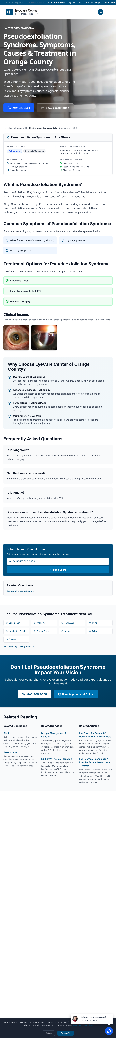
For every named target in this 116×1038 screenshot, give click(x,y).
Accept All (66, 1033)
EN (74, 2)
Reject (49, 1033)
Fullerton (96, 631)
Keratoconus (10, 752)
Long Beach (14, 623)
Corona (67, 631)
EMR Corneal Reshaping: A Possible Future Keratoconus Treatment (94, 762)
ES (80, 2)
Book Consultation (57, 108)
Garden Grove (43, 631)
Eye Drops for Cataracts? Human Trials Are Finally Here (95, 735)
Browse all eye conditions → (20, 591)
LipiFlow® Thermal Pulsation (56, 758)
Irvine (94, 623)
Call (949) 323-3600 (23, 561)
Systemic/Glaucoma (21, 28)
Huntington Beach (17, 631)
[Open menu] (107, 12)
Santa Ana (69, 623)
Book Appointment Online (78, 694)
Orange (12, 639)
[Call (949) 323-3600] (100, 12)
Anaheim (41, 623)
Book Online (59, 569)
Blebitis (7, 733)
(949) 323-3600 (21, 108)
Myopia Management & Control (53, 735)
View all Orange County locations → (20, 646)
